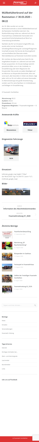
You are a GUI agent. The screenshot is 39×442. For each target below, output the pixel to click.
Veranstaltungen (7, 329)
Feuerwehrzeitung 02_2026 (23, 286)
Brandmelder (6, 365)
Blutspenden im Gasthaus (22, 253)
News (3, 320)
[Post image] (7, 234)
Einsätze (4, 325)
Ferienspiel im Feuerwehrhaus (24, 264)
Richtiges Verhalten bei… (10, 352)
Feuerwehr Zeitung (8, 333)
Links (3, 369)
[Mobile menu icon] (4, 3)
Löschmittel (5, 360)
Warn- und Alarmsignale (9, 356)
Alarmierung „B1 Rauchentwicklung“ (20, 244)
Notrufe (4, 348)
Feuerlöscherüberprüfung (22, 231)
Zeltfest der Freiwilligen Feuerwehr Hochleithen (25, 276)
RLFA (11, 158)
